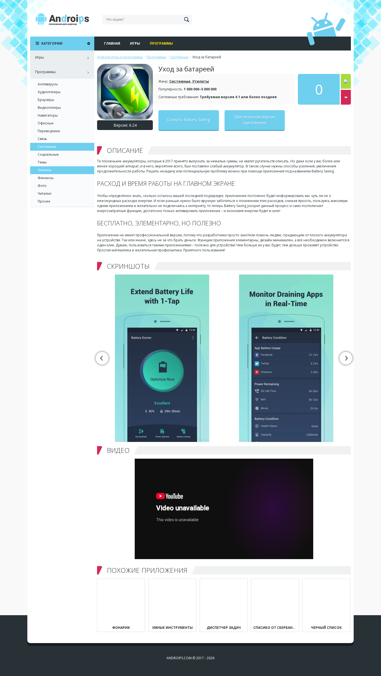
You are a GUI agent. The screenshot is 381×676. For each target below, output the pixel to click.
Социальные (48, 154)
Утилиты (200, 81)
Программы (161, 43)
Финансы (46, 177)
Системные (180, 81)
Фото (42, 185)
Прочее (44, 201)
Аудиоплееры (49, 92)
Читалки (44, 193)
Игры (135, 43)
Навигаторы (48, 115)
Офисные (46, 123)
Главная (112, 43)
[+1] (346, 81)
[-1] (346, 97)
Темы (42, 162)
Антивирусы (48, 84)
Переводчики (49, 131)
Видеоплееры (49, 107)
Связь (42, 138)
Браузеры (46, 99)
